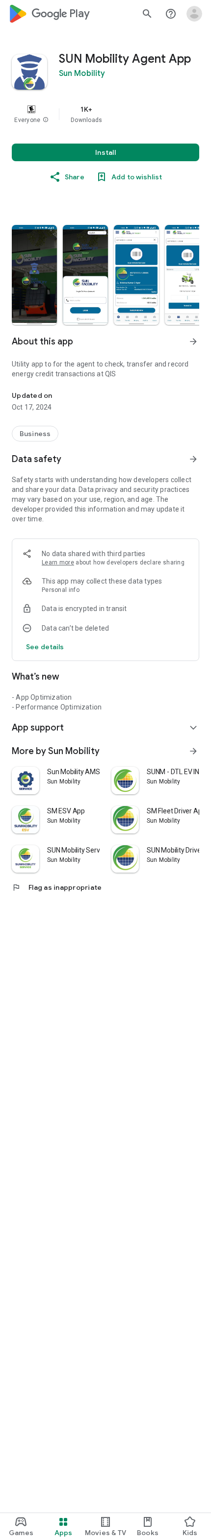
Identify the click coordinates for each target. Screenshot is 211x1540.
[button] (46, 120)
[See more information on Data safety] (193, 459)
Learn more (58, 562)
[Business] (35, 433)
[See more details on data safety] (45, 647)
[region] (105, 114)
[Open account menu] (194, 13)
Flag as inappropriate (57, 887)
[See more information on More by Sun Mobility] (193, 751)
